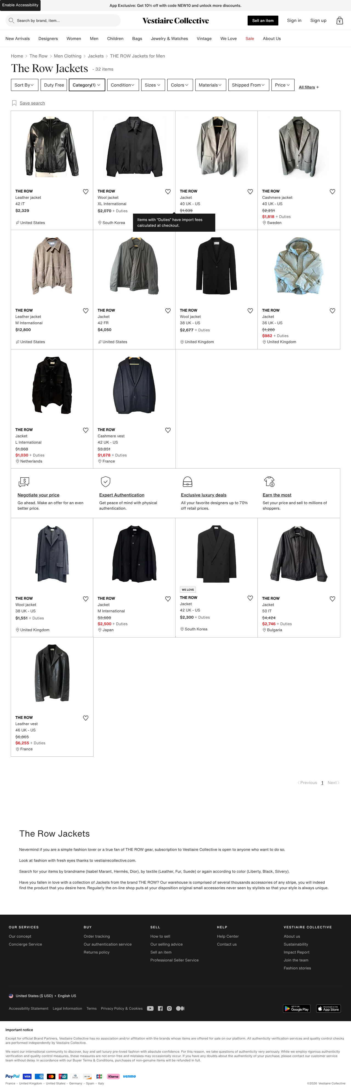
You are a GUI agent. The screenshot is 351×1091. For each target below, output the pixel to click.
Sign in (294, 20)
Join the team (296, 960)
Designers (48, 39)
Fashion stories (297, 968)
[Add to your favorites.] (85, 191)
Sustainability (296, 944)
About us (292, 936)
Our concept (20, 936)
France (10, 1083)
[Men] (103, 38)
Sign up (318, 20)
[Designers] (62, 38)
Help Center (228, 936)
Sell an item (263, 20)
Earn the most (277, 495)
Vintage (204, 39)
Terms (91, 1008)
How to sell (160, 936)
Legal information (67, 1008)
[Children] (128, 38)
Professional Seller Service (174, 960)
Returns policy (96, 952)
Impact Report (297, 952)
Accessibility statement (28, 1008)
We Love (228, 39)
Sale (250, 39)
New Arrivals (17, 39)
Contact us (227, 944)
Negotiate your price (39, 495)
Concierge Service (25, 944)
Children (115, 39)
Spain (90, 1083)
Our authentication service (108, 944)
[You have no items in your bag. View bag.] (340, 20)
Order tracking (97, 936)
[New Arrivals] (34, 38)
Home (17, 56)
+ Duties (120, 211)
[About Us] (285, 38)
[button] (340, 20)
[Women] (85, 38)
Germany (75, 1083)
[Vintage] (216, 38)
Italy (101, 1083)
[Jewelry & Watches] (192, 38)
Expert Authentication (122, 495)
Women (74, 39)
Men (94, 39)
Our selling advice (166, 944)
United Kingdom (30, 1083)
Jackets (96, 56)
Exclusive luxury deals (204, 495)
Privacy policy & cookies (122, 1008)
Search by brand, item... (38, 20)
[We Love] (241, 38)
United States (56, 1083)
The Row (38, 56)
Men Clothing (68, 56)
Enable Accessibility (20, 5)
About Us (272, 39)
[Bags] (146, 38)
